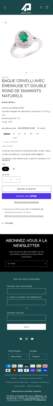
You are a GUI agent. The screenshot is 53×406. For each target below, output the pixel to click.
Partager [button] (9, 223)
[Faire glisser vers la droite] (32, 72)
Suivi (26, 326)
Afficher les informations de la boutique (24, 216)
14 (6, 169)
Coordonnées (19, 386)
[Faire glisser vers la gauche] (21, 72)
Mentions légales (34, 386)
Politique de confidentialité (17, 382)
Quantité (6, 174)
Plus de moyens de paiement (26, 202)
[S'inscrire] (45, 264)
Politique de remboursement (30, 378)
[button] (5, 7)
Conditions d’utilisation (39, 382)
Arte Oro (14, 375)
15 (14, 169)
